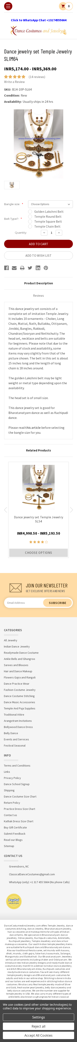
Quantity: (21, 232)
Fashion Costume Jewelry (20, 690)
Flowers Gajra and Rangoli (20, 677)
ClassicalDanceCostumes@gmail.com (32, 874)
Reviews (38, 296)
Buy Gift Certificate (15, 827)
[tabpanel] (38, 510)
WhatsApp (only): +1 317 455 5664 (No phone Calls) (39, 882)
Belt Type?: (13, 218)
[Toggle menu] (8, 6)
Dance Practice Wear (16, 683)
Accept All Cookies (38, 1035)
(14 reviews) (37, 77)
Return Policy (12, 803)
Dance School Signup (17, 784)
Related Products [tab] (38, 450)
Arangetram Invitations (18, 721)
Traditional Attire (14, 714)
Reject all (38, 1026)
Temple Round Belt (48, 216)
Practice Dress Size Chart (19, 809)
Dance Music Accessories (19, 702)
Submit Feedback (14, 833)
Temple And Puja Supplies (19, 708)
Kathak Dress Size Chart (18, 821)
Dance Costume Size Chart (20, 796)
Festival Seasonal (14, 745)
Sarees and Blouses (16, 665)
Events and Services (16, 739)
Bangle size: (13, 204)
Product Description (38, 283)
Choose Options (38, 553)
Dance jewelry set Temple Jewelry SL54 (38, 519)
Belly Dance (11, 733)
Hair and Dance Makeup (18, 671)
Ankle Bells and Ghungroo (19, 659)
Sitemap (9, 846)
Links (7, 772)
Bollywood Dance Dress (18, 727)
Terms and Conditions (17, 765)
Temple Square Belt (48, 221)
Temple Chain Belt (47, 226)
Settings (38, 1017)
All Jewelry (10, 640)
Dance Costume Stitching (19, 696)
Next (71, 510)
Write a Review (14, 82)
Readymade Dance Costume (21, 652)
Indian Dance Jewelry (17, 646)
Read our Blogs (13, 840)
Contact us (10, 815)
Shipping (9, 790)
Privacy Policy (12, 778)
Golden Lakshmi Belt (49, 211)
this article (33, 427)
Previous (5, 510)
